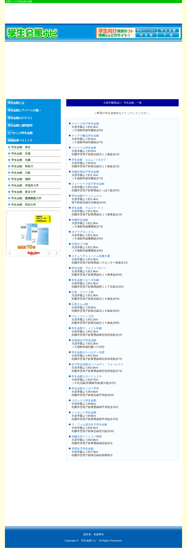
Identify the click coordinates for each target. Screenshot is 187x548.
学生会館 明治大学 (23, 204)
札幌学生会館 (80, 219)
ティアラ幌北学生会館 (85, 135)
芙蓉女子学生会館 (83, 448)
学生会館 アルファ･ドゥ (87, 207)
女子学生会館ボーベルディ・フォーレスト (98, 364)
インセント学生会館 (84, 412)
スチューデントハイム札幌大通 (91, 255)
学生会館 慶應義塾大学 (26, 198)
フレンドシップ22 (83, 316)
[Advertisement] (93, 13)
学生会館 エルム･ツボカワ (89, 159)
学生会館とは (16, 102)
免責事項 (99, 534)
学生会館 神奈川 (22, 166)
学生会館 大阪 (20, 172)
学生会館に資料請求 (20, 125)
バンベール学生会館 (84, 147)
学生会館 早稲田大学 (25, 185)
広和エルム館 (80, 304)
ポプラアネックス (83, 231)
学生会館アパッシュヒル (87, 195)
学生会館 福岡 (20, 179)
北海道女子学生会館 (84, 340)
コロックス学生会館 (84, 400)
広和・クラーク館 (83, 292)
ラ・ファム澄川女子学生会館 (89, 424)
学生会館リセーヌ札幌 (85, 280)
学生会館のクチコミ (20, 117)
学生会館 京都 (20, 153)
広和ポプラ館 (80, 243)
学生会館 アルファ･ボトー (89, 268)
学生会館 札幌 (20, 159)
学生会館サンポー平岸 (85, 388)
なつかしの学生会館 (20, 132)
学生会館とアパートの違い (24, 110)
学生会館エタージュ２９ (87, 376)
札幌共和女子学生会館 (85, 171)
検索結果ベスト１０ (20, 140)
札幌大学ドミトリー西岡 (87, 436)
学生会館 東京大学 (23, 191)
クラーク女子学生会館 (85, 123)
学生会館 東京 (20, 147)
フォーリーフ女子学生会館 (88, 183)
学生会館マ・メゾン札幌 (87, 328)
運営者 (87, 534)
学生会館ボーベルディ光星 (88, 352)
